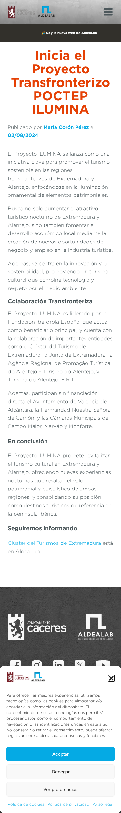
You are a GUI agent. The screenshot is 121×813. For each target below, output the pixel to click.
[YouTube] (103, 665)
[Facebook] (15, 665)
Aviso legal (103, 804)
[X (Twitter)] (80, 665)
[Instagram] (37, 665)
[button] (111, 678)
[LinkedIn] (58, 665)
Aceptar (60, 754)
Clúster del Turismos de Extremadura (55, 543)
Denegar (61, 771)
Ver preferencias (60, 789)
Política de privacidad (68, 804)
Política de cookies (26, 804)
